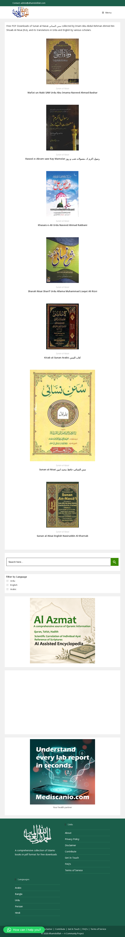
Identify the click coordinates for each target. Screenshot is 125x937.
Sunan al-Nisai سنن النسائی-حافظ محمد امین (62, 469)
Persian (19, 906)
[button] (24, 930)
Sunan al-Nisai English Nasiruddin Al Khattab (62, 535)
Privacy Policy (72, 839)
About (68, 832)
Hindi (17, 912)
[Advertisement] (62, 702)
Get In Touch (72, 857)
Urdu (17, 900)
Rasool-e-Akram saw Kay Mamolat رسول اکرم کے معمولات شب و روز (62, 158)
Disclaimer (70, 845)
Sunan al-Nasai (62, 88)
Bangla (18, 894)
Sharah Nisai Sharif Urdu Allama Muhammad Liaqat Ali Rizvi (62, 291)
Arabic (18, 887)
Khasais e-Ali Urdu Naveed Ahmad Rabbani (62, 225)
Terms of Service (74, 870)
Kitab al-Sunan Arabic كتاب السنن (62, 357)
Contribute (70, 851)
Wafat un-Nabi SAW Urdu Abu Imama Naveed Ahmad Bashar (62, 92)
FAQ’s (68, 863)
